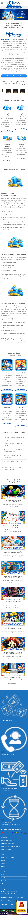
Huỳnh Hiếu (9, 904)
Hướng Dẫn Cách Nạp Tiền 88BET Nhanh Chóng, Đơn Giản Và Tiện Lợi (13, 678)
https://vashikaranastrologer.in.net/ (15, 897)
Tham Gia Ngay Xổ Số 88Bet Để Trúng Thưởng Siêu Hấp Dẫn (13, 501)
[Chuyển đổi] (2, 438)
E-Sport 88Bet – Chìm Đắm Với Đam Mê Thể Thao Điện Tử (13, 602)
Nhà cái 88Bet (5, 39)
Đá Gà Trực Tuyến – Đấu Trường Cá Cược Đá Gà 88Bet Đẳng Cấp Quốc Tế (13, 653)
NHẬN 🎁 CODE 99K (21, 910)
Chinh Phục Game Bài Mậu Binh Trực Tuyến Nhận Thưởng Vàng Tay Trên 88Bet (13, 526)
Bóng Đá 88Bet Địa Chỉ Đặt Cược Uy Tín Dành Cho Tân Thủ (13, 628)
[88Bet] (14, 3)
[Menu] (2, 3)
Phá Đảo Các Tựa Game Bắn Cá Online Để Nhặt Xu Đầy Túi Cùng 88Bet (13, 577)
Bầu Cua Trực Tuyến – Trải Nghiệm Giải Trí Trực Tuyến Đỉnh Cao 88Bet (13, 552)
